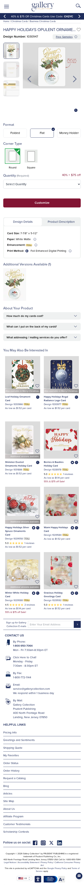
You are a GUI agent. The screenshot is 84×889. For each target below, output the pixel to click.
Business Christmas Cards (43, 21)
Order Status (10, 763)
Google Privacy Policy (57, 868)
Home (6, 21)
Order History (11, 770)
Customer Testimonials (16, 824)
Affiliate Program (13, 816)
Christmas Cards (19, 21)
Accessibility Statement (28, 862)
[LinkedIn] (59, 842)
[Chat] (79, 876)
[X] (53, 842)
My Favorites (11, 755)
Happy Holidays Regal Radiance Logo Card (56, 398)
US (25, 878)
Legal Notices (10, 862)
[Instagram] (45, 842)
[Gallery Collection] (43, 6)
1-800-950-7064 (23, 646)
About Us (9, 809)
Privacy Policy (47, 862)
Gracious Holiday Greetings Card (53, 594)
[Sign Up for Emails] (77, 624)
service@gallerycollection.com (31, 689)
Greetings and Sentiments (19, 740)
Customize (42, 203)
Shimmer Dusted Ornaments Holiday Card (18, 463)
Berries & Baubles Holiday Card (54, 463)
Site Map (8, 801)
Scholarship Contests (16, 831)
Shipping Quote (12, 748)
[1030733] (14, 300)
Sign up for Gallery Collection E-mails (16, 624)
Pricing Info (10, 732)
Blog (6, 786)
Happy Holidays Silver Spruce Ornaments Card (17, 531)
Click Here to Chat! (24, 657)
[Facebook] (37, 842)
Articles (7, 793)
